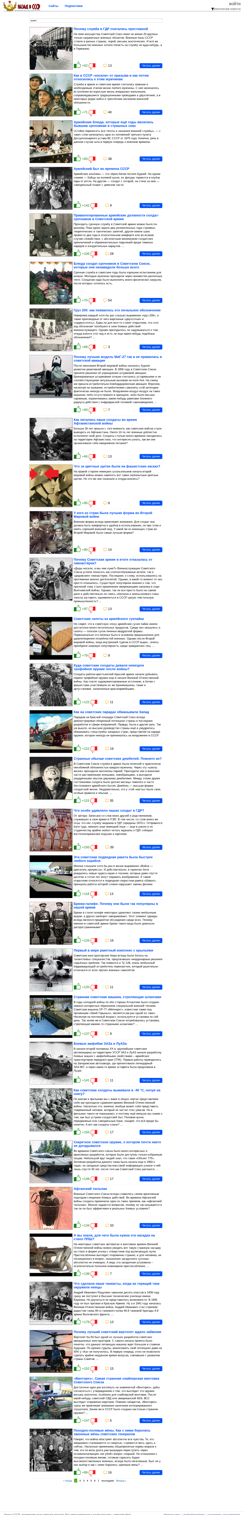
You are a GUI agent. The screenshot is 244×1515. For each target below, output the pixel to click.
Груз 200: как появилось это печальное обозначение (117, 310)
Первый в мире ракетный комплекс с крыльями (113, 950)
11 (111, 702)
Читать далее (151, 65)
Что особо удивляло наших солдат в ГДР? (109, 810)
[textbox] (96, 20)
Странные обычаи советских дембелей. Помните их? (118, 758)
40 (110, 112)
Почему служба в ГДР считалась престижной (111, 29)
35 (111, 800)
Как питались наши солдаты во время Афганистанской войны (105, 421)
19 (112, 748)
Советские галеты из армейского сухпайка (109, 619)
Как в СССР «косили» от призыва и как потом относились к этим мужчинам (111, 77)
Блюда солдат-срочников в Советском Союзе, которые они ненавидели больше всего (112, 265)
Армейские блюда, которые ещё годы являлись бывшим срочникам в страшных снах (113, 124)
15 (112, 1368)
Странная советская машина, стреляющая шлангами (117, 997)
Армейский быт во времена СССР (101, 169)
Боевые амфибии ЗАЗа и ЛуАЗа (100, 1043)
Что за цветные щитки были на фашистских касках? (117, 466)
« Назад (67, 1480)
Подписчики (74, 6)
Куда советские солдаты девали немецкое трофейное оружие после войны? (109, 667)
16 (112, 940)
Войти (235, 3)
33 (112, 1225)
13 (110, 65)
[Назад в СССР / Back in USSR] (21, 10)
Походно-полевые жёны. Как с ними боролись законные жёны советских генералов (112, 1432)
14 (110, 549)
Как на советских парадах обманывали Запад (111, 712)
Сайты (53, 6)
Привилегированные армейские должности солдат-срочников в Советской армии (116, 217)
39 (112, 847)
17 (112, 1132)
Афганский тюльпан (90, 1189)
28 (112, 253)
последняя (107, 1480)
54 (110, 300)
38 (110, 159)
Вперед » (121, 1480)
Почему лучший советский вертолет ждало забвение (117, 1332)
